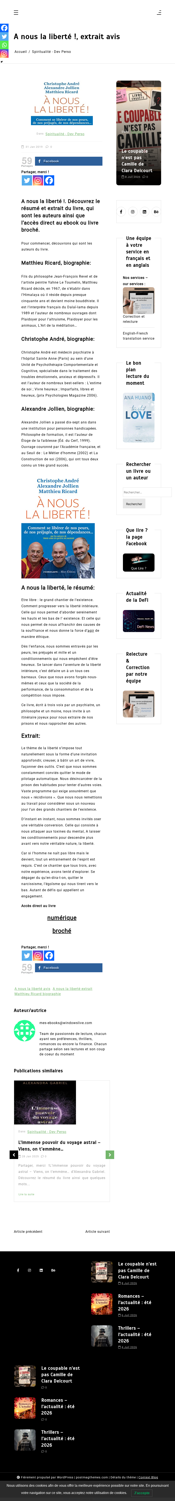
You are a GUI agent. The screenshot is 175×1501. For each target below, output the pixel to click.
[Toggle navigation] (16, 12)
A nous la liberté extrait (72, 989)
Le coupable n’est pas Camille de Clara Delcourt (137, 1270)
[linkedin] (144, 211)
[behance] (156, 211)
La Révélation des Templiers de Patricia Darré (62, 1147)
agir (91, 631)
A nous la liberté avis (32, 989)
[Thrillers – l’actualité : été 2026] (101, 1338)
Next (110, 1154)
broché (61, 930)
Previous (14, 1154)
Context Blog (148, 1477)
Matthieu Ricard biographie (38, 994)
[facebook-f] (121, 211)
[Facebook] (49, 180)
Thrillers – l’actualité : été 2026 (135, 1334)
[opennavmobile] (159, 12)
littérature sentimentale (133, 165)
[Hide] (1, 62)
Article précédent (28, 1232)
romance (129, 173)
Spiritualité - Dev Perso (65, 134)
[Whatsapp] (4, 45)
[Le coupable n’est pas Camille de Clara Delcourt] (101, 1274)
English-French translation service (139, 335)
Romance (138, 116)
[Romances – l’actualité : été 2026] (101, 1306)
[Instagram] (38, 180)
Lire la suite (27, 1205)
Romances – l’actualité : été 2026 (138, 141)
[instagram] (133, 211)
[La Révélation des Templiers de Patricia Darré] (47, 1103)
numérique (62, 917)
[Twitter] (27, 180)
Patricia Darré (31, 1196)
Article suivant (97, 1232)
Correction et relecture (134, 319)
